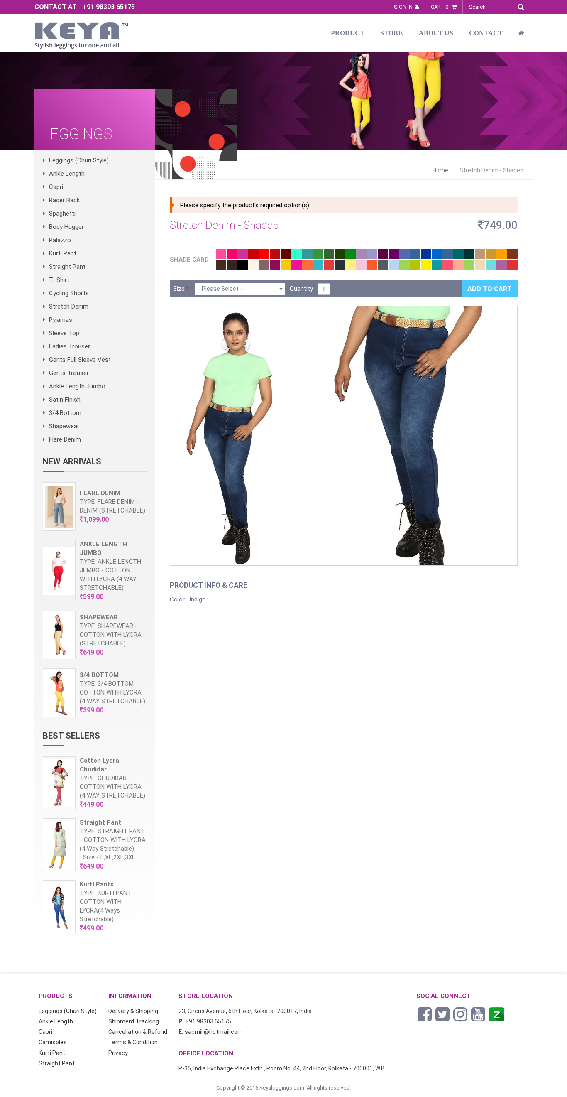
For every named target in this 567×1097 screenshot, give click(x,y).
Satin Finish (65, 399)
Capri (56, 187)
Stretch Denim (68, 306)
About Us (436, 33)
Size (179, 288)
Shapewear (64, 426)
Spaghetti (62, 213)
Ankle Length (67, 173)
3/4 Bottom (65, 413)
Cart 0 (440, 7)
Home (440, 170)
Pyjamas (60, 320)
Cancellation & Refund (137, 1031)
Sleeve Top (64, 333)
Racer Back (64, 200)
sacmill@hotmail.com (214, 1031)
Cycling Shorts (69, 293)
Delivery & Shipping (133, 1011)
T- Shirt (59, 280)
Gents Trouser (69, 373)
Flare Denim (65, 439)
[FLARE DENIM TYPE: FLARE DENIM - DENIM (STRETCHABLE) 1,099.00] (95, 529)
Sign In (403, 7)
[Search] (523, 5)
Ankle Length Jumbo (77, 386)
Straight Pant (67, 266)
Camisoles (53, 1042)
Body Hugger (66, 227)
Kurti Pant (62, 253)
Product (347, 33)
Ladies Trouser (69, 346)
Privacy (118, 1053)
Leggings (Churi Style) (79, 160)
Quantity (301, 288)
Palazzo (60, 240)
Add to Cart (489, 289)
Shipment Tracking (133, 1021)
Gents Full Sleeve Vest (80, 359)
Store (391, 33)
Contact (486, 33)
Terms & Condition (133, 1042)
